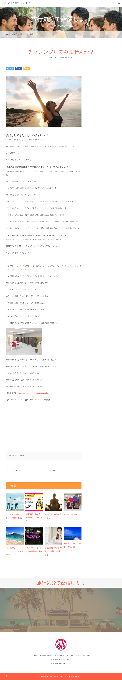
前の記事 (16, 471)
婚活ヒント (63, 57)
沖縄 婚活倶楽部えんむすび (16, 3)
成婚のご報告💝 (71, 514)
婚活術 (70, 57)
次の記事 (52, 471)
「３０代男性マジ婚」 (24, 269)
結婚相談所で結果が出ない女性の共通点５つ (53, 551)
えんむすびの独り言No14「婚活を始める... (14, 517)
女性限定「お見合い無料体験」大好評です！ (34, 517)
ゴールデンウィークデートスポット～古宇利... (14, 551)
